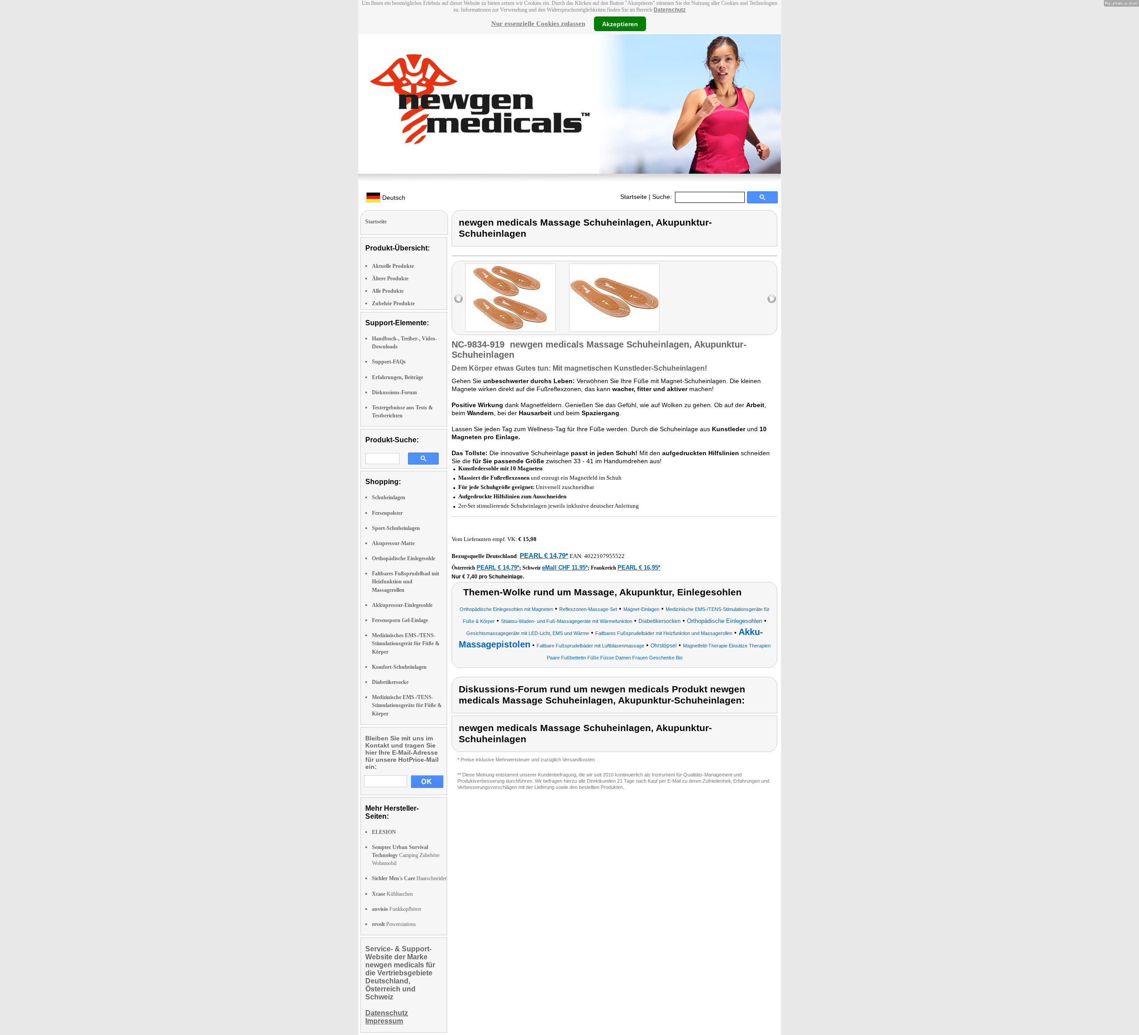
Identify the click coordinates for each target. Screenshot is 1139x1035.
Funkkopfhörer (396, 909)
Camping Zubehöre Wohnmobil (406, 855)
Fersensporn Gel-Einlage (400, 620)
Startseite (633, 196)
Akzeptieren (620, 23)
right (771, 299)
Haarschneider (409, 878)
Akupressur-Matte (393, 543)
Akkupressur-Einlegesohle (402, 605)
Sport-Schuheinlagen (396, 528)
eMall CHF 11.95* (565, 567)
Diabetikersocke (390, 682)
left (458, 299)
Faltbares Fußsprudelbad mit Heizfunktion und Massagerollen (405, 581)
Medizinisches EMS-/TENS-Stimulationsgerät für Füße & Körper (406, 643)
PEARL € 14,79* (544, 555)
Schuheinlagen (388, 497)
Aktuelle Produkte (393, 266)
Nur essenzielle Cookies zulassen (538, 23)
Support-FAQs (389, 362)
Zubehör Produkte (393, 303)
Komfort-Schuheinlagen (399, 667)
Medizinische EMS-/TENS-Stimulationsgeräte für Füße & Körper (407, 705)
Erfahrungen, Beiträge (397, 377)
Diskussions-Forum (394, 392)
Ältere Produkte (390, 278)
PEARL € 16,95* (639, 567)
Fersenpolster (387, 513)
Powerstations (394, 924)
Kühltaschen (392, 894)
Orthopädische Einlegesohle (403, 558)
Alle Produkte (388, 291)
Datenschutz (670, 10)
